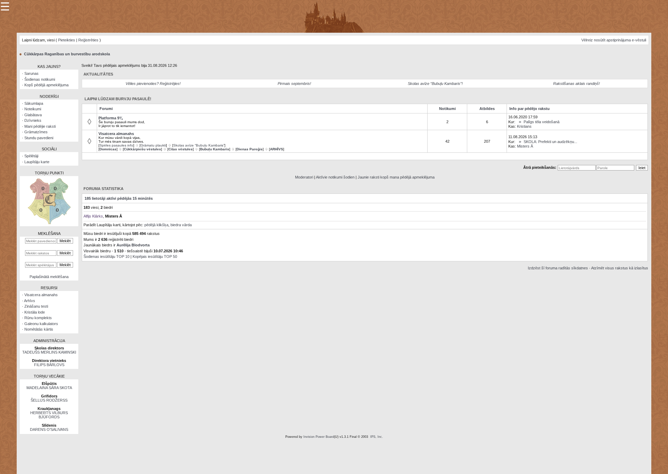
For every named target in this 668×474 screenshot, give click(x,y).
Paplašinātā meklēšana (49, 277)
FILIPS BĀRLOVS (49, 365)
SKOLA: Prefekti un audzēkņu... (550, 142)
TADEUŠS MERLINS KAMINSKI (49, 352)
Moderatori (304, 177)
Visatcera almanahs (41, 295)
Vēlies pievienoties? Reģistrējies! (153, 83)
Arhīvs (29, 301)
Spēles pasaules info (116, 145)
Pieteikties (66, 40)
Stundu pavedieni (38, 138)
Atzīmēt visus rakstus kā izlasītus (619, 268)
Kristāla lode (34, 312)
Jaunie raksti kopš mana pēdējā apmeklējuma (396, 177)
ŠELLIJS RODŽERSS (49, 400)
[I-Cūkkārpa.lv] (334, 16)
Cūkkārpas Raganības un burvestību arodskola (67, 54)
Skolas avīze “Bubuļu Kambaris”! (435, 83)
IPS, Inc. (376, 437)
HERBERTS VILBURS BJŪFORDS (49, 415)
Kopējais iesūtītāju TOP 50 (155, 256)
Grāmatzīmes (36, 132)
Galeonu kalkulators (41, 324)
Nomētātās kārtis (38, 329)
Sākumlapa (33, 103)
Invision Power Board (318, 437)
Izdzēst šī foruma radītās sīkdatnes (558, 268)
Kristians (524, 126)
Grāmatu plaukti (153, 145)
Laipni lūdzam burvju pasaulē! (118, 99)
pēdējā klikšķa (156, 225)
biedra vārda (181, 225)
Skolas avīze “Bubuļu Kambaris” (198, 145)
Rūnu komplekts (38, 318)
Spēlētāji (31, 156)
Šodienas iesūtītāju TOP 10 (106, 256)
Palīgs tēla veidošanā (541, 122)
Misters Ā (525, 146)
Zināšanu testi (36, 306)
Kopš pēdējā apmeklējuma (46, 85)
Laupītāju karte (36, 162)
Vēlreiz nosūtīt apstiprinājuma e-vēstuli (613, 40)
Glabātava (33, 115)
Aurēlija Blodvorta (133, 245)
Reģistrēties (88, 40)
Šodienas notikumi (39, 79)
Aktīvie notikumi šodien (335, 177)
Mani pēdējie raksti (40, 126)
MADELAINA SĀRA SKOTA (49, 388)
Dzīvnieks (32, 120)
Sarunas (31, 73)
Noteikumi (32, 109)
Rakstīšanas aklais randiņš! (576, 83)
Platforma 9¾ (110, 118)
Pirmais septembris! (294, 83)
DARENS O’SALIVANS (49, 429)
